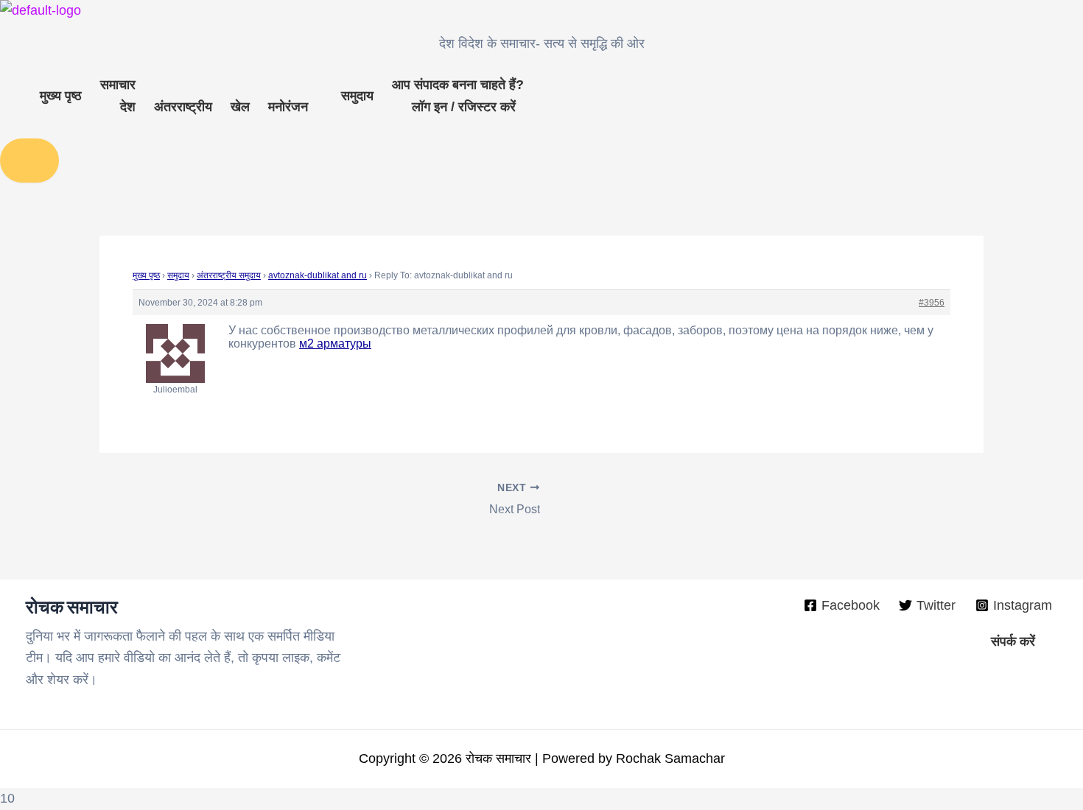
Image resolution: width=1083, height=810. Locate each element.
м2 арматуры (335, 343)
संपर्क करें (1013, 641)
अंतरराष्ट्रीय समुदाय (229, 275)
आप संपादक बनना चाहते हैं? (458, 84)
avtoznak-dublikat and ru (317, 275)
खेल (240, 106)
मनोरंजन (288, 106)
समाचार (118, 84)
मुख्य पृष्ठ (61, 95)
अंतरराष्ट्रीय (183, 106)
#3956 (931, 302)
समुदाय (357, 95)
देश (128, 106)
